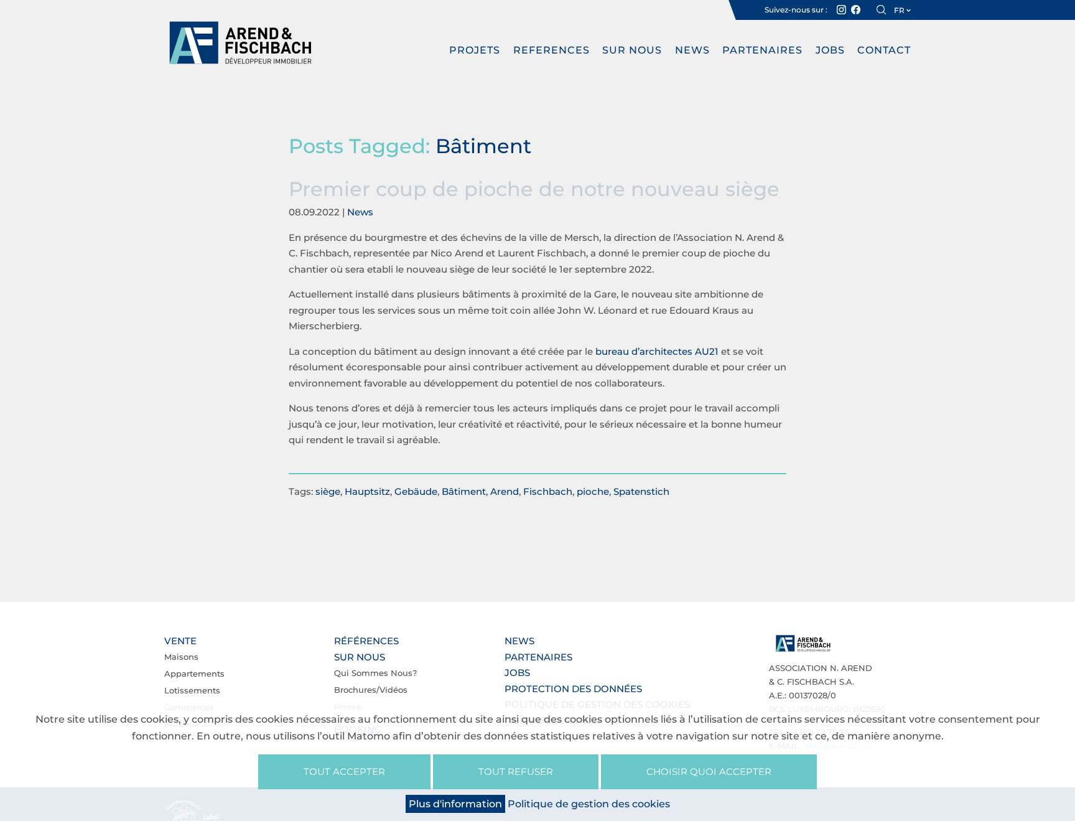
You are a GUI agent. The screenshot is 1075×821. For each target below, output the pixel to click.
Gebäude (415, 491)
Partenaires (762, 50)
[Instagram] (841, 10)
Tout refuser (515, 771)
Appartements (194, 673)
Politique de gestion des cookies (589, 804)
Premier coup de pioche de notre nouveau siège (534, 189)
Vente (180, 641)
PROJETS (474, 50)
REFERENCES (551, 50)
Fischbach (547, 491)
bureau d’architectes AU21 (657, 351)
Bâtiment (464, 491)
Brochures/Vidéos (370, 690)
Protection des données (573, 689)
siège (327, 491)
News (692, 50)
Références (366, 641)
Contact (884, 50)
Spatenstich (641, 491)
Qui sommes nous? (375, 673)
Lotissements (192, 690)
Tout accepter (344, 771)
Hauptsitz (367, 491)
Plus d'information (455, 804)
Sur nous (632, 50)
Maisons (181, 657)
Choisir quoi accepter (708, 771)
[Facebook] (856, 10)
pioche (593, 491)
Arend (504, 491)
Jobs (830, 50)
